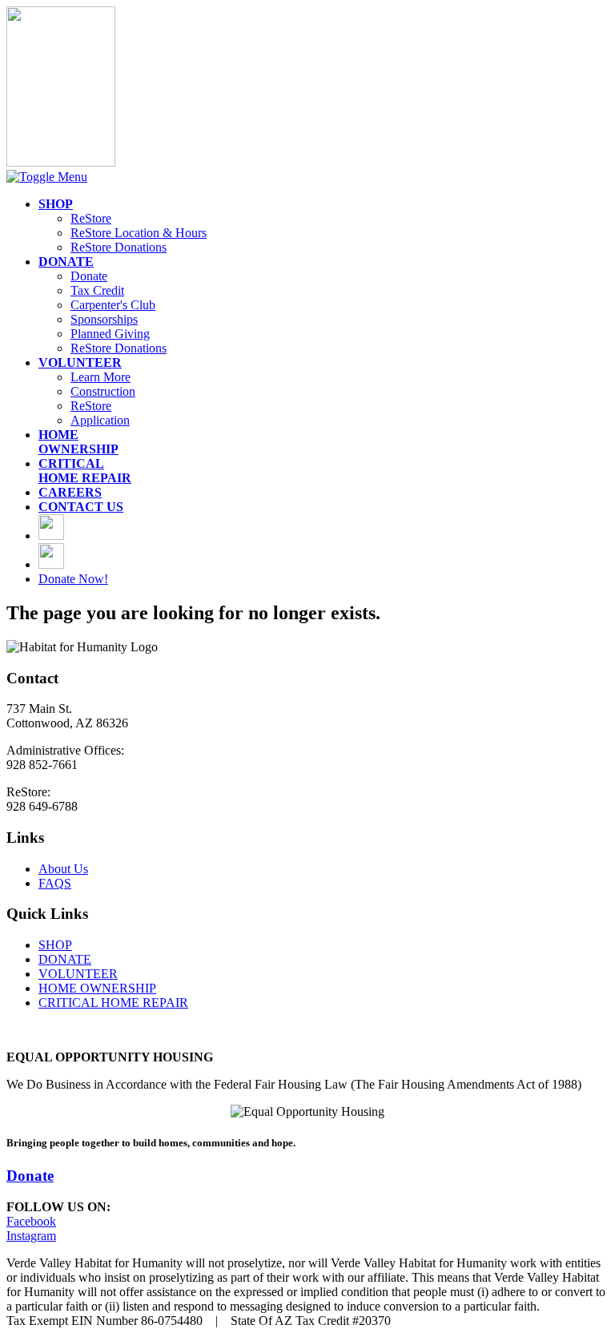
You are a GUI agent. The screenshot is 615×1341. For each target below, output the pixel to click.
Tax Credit (97, 290)
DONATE (64, 959)
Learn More (100, 377)
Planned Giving (110, 333)
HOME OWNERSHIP (97, 988)
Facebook (31, 1221)
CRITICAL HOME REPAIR (113, 1002)
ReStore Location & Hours (138, 233)
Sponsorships (104, 319)
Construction (102, 391)
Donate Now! (73, 579)
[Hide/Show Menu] (46, 176)
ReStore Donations (118, 247)
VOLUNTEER (78, 974)
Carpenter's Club (112, 305)
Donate (88, 276)
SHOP (55, 945)
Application (100, 420)
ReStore (90, 218)
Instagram (31, 1235)
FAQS (54, 883)
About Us (63, 869)
